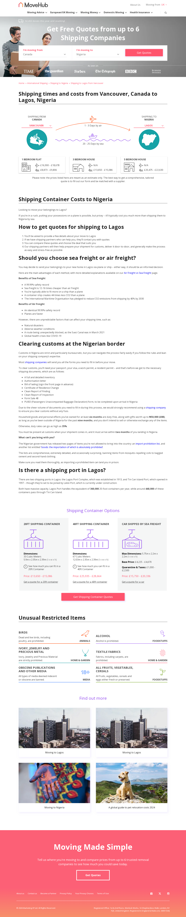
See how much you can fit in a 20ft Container (42, 568)
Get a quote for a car (133, 581)
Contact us (32, 893)
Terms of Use (103, 893)
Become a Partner (48, 893)
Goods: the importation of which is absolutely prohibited (71, 447)
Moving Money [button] (89, 12)
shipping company (156, 407)
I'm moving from (33, 50)
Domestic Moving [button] (114, 12)
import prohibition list (148, 443)
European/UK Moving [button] (62, 12)
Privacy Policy (66, 893)
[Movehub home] (33, 4)
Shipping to (149, 118)
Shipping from (37, 118)
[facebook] (151, 894)
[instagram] (168, 894)
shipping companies (36, 362)
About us (20, 893)
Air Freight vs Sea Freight (137, 272)
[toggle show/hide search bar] (163, 12)
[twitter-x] (160, 894)
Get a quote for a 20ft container (41, 581)
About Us (135, 4)
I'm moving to (84, 50)
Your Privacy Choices (84, 893)
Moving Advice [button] (35, 12)
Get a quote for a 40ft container (90, 581)
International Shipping (37, 83)
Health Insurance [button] (140, 12)
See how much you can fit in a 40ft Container (91, 568)
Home (21, 83)
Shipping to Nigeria (59, 83)
